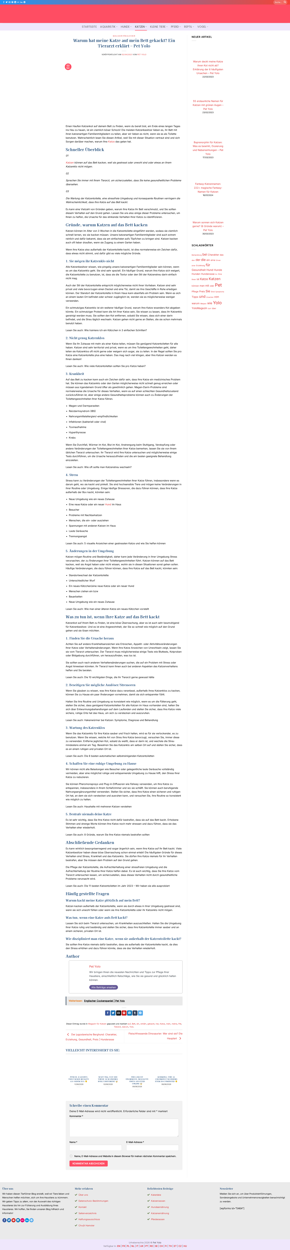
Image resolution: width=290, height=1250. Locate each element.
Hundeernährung (160, 1207)
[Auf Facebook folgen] (4, 2)
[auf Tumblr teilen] (134, 1013)
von (216, 296)
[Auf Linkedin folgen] (15, 2)
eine (213, 260)
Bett (133, 1024)
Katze (111, 141)
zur (209, 308)
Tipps (195, 296)
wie (209, 303)
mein (168, 1024)
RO (151, 1246)
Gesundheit (199, 269)
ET (175, 1246)
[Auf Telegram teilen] (140, 1013)
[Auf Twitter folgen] (7, 2)
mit (207, 285)
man (202, 285)
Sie (208, 291)
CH (161, 1246)
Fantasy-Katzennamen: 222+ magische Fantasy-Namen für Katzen (208, 187)
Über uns (83, 1195)
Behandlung (197, 255)
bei (204, 254)
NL (132, 1246)
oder (212, 286)
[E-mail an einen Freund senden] (118, 1013)
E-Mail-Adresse (135, 1142)
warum (125, 1027)
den (193, 260)
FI (166, 1246)
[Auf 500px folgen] (21, 2)
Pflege (195, 291)
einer (193, 266)
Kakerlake (156, 1195)
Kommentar (76, 1116)
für (208, 265)
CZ (180, 1246)
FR (123, 1246)
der (198, 260)
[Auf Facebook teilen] (107, 1013)
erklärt (143, 1024)
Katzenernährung (160, 1213)
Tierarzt (117, 1027)
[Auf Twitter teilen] (113, 1013)
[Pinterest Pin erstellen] (124, 1013)
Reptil (188, 27)
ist (198, 279)
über (214, 308)
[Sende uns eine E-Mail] (9, 2)
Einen (218, 260)
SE (156, 1246)
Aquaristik (108, 27)
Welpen (203, 304)
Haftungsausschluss (89, 1219)
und (202, 296)
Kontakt (83, 1207)
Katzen (140, 27)
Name (73, 1142)
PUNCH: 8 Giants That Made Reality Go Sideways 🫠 (78, 1079)
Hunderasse (207, 274)
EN (118, 1246)
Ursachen (209, 297)
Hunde (125, 27)
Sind (213, 291)
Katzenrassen (158, 1201)
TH (170, 1246)
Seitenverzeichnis (88, 1213)
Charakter (213, 254)
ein (138, 1024)
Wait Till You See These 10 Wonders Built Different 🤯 (108, 1079)
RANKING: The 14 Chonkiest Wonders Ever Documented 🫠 (166, 1079)
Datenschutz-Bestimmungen (93, 1201)
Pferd (175, 27)
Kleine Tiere (158, 27)
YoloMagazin (199, 308)
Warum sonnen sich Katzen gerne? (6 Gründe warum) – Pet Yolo (208, 226)
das (222, 254)
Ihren (194, 279)
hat (157, 1024)
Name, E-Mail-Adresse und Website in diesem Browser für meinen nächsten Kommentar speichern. (125, 1156)
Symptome (219, 292)
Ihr (216, 274)
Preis (202, 291)
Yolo (131, 1027)
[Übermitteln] (285, 2)
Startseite (89, 27)
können (195, 286)
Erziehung (200, 265)
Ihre (220, 274)
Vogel (201, 27)
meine (174, 1024)
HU (185, 1246)
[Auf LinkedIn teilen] (129, 1013)
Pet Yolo (141, 54)
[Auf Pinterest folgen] (12, 2)
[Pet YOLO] (145, 13)
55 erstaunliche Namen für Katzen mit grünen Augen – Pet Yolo (208, 105)
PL (128, 1246)
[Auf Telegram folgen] (24, 2)
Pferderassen (158, 1219)
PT (146, 1246)
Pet (179, 1024)
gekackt (151, 1024)
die (203, 260)
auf (129, 1024)
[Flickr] (18, 2)
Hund (108, 504)
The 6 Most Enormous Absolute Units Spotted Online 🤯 (137, 1080)
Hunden (196, 274)
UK (141, 1246)
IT (137, 1246)
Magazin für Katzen (124, 36)
